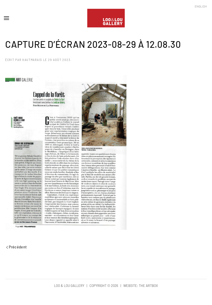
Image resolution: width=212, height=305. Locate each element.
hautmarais (32, 60)
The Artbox (148, 286)
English (201, 6)
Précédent (17, 246)
